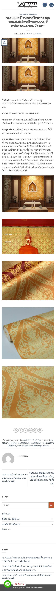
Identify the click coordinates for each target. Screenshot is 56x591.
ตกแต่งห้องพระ (36, 443)
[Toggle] (52, 518)
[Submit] (51, 505)
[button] (45, 5)
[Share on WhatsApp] (15, 430)
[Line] (7, 584)
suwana (38, 33)
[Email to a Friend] (30, 430)
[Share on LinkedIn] (40, 430)
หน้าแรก (6, 513)
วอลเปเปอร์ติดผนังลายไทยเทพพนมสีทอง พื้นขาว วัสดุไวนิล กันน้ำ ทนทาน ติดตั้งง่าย (27, 559)
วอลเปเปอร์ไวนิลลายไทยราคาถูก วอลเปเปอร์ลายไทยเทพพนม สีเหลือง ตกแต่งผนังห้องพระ (27, 568)
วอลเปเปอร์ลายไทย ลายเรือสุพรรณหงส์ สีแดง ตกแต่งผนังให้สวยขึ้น (15, 478)
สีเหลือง (46, 446)
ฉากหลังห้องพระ (23, 443)
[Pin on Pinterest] (35, 430)
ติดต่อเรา (6, 529)
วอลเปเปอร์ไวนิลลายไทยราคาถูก (29, 446)
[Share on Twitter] (25, 430)
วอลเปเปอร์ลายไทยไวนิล (28, 14)
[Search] (51, 5)
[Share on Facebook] (20, 430)
